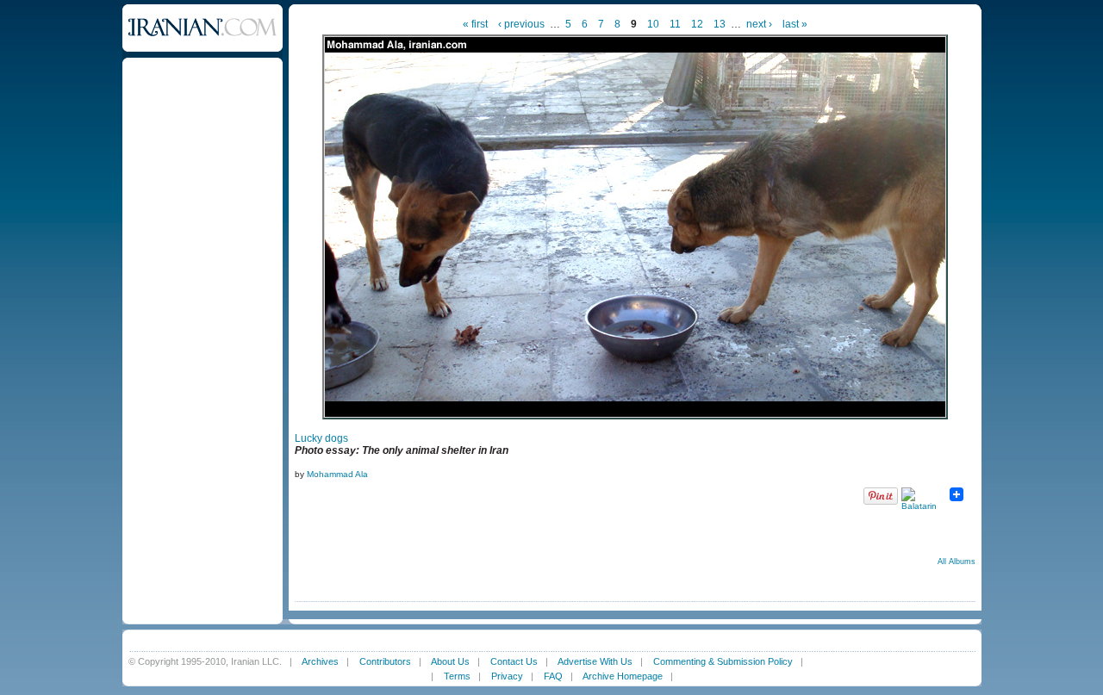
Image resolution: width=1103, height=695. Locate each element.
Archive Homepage (623, 676)
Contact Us (514, 661)
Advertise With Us (595, 661)
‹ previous (521, 24)
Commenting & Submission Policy (723, 661)
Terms (457, 676)
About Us (450, 661)
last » (794, 24)
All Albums (956, 561)
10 (653, 24)
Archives (320, 661)
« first (475, 24)
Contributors (385, 661)
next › (759, 24)
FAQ (553, 676)
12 (697, 24)
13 (720, 24)
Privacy (507, 676)
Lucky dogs (321, 438)
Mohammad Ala (337, 474)
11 (675, 24)
